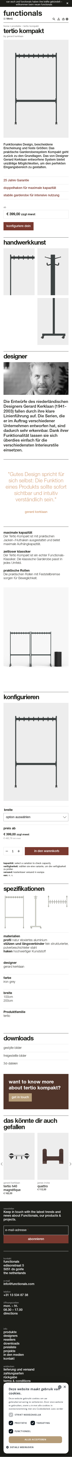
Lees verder (57, 1408)
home (6, 26)
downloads (11, 1343)
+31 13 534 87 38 (15, 1295)
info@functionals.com (18, 1284)
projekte (9, 1351)
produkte (16, 26)
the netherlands (14, 1273)
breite (8, 810)
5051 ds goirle (13, 1269)
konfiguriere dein (18, 226)
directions (10, 1314)
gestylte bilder (12, 1048)
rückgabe (10, 1377)
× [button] (64, 1387)
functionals (11, 1262)
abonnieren (36, 1239)
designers (10, 1336)
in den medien (13, 1355)
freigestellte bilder (14, 1056)
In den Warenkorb (46, 851)
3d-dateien (10, 1063)
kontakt (9, 1359)
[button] (21, 1447)
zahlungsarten (13, 1373)
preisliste (9, 1347)
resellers (9, 1340)
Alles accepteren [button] (35, 1439)
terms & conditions (17, 1381)
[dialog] (36, 1418)
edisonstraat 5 (13, 1265)
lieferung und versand (18, 1370)
